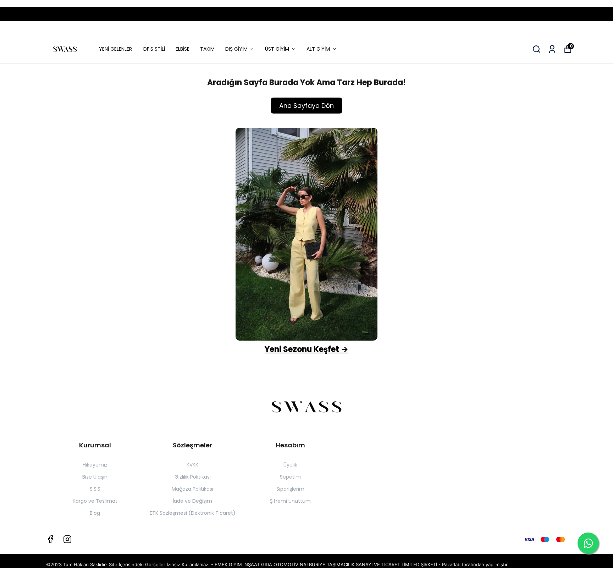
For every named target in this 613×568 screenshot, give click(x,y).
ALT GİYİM (318, 49)
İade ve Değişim (192, 500)
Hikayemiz (95, 464)
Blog (95, 513)
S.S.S (95, 488)
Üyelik (290, 464)
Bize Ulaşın (94, 476)
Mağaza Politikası (192, 488)
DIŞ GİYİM (236, 49)
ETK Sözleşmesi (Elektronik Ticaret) (193, 513)
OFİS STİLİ (154, 49)
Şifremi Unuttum (290, 500)
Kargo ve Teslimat (95, 500)
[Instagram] (67, 539)
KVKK (192, 464)
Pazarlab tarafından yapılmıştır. (475, 564)
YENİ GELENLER (115, 49)
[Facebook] (50, 539)
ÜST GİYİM (277, 49)
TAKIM (207, 49)
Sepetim (290, 476)
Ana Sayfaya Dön (306, 105)
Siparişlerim (290, 488)
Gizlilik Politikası (193, 476)
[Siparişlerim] (552, 49)
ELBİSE (182, 49)
